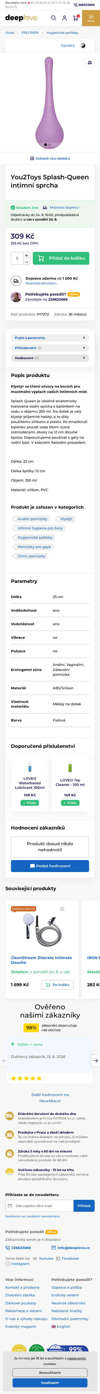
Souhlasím (50, 1383)
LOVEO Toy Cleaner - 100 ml (70, 782)
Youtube (46, 1258)
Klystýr (66, 519)
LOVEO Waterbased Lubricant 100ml (30, 783)
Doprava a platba (66, 1287)
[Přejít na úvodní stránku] (21, 18)
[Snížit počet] (26, 261)
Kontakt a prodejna (22, 1287)
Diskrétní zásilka (20, 1295)
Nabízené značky (66, 1311)
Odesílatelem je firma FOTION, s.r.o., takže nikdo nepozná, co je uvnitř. (51, 1120)
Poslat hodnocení (52, 866)
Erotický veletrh (65, 1295)
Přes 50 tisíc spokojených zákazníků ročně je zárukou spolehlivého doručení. (53, 1176)
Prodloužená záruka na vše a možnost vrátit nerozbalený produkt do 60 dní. (53, 1158)
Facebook (70, 1258)
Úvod (9, 33)
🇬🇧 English (60, 1326)
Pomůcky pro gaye (34, 547)
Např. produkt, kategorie (39, 54)
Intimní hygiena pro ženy (40, 528)
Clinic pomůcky (31, 556)
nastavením (76, 1358)
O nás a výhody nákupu (26, 1319)
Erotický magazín (20, 1326)
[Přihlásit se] (64, 18)
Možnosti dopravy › (65, 207)
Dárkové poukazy (20, 1303)
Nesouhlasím (50, 1373)
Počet (17, 258)
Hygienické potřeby (62, 33)
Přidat (31, 803)
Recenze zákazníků (68, 1303)
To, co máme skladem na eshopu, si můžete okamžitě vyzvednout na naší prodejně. (53, 1139)
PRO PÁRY (30, 33)
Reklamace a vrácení (23, 1311)
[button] (54, 18)
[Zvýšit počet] (26, 255)
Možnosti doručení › (41, 283)
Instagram (20, 1264)
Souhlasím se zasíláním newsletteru (32, 1216)
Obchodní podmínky (69, 1319)
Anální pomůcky (32, 519)
